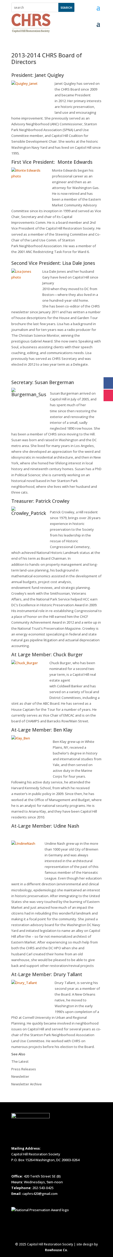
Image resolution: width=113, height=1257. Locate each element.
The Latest (20, 1061)
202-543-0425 (42, 1187)
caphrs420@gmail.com (40, 1193)
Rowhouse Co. (56, 1250)
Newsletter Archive (26, 1084)
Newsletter (20, 1076)
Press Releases (23, 1069)
